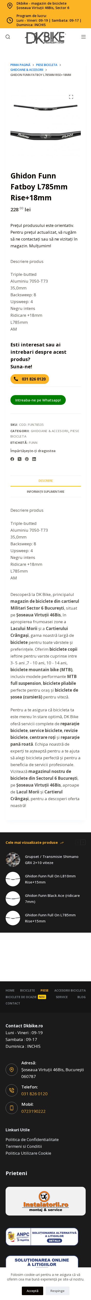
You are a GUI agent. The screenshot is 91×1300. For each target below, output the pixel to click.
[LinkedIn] (34, 459)
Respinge (57, 1291)
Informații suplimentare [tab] (45, 492)
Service (62, 997)
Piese (45, 991)
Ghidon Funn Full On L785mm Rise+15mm (50, 917)
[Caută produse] (8, 37)
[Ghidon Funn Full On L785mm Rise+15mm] (13, 918)
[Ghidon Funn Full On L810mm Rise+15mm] (13, 879)
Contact (13, 1003)
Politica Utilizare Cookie (28, 1153)
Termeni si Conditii (24, 1146)
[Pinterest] (27, 459)
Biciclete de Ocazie (25, 997)
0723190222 (33, 1111)
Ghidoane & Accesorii (49, 431)
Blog (81, 997)
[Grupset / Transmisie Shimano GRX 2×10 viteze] (13, 859)
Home (10, 991)
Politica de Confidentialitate (32, 1139)
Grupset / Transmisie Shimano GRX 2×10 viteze (51, 859)
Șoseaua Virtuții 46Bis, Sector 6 (43, 7)
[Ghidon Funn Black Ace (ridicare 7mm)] (13, 898)
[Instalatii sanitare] (45, 1201)
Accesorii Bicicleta (70, 991)
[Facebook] (12, 459)
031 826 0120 (34, 1093)
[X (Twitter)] (19, 459)
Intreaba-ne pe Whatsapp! (38, 400)
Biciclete (27, 991)
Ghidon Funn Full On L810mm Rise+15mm (50, 878)
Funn (33, 442)
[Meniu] (83, 37)
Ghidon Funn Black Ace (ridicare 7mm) (52, 898)
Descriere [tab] (46, 481)
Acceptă (32, 1291)
